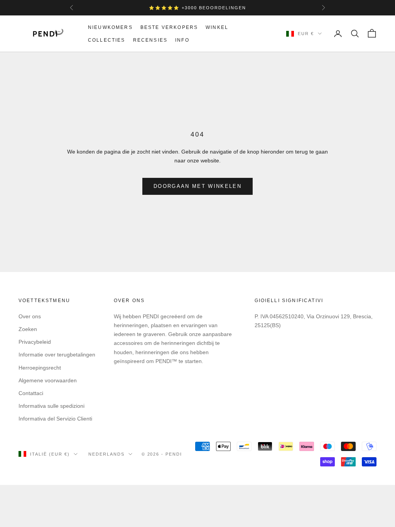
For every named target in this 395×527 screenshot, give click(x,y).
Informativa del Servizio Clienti (55, 419)
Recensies (150, 40)
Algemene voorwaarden (48, 380)
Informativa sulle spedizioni (51, 406)
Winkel (217, 27)
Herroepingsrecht (40, 368)
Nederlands (106, 454)
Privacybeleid (35, 342)
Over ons (30, 316)
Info (182, 40)
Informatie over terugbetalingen (57, 354)
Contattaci (31, 393)
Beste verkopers (169, 27)
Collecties (106, 40)
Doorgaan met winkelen (197, 186)
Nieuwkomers (110, 27)
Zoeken (28, 329)
